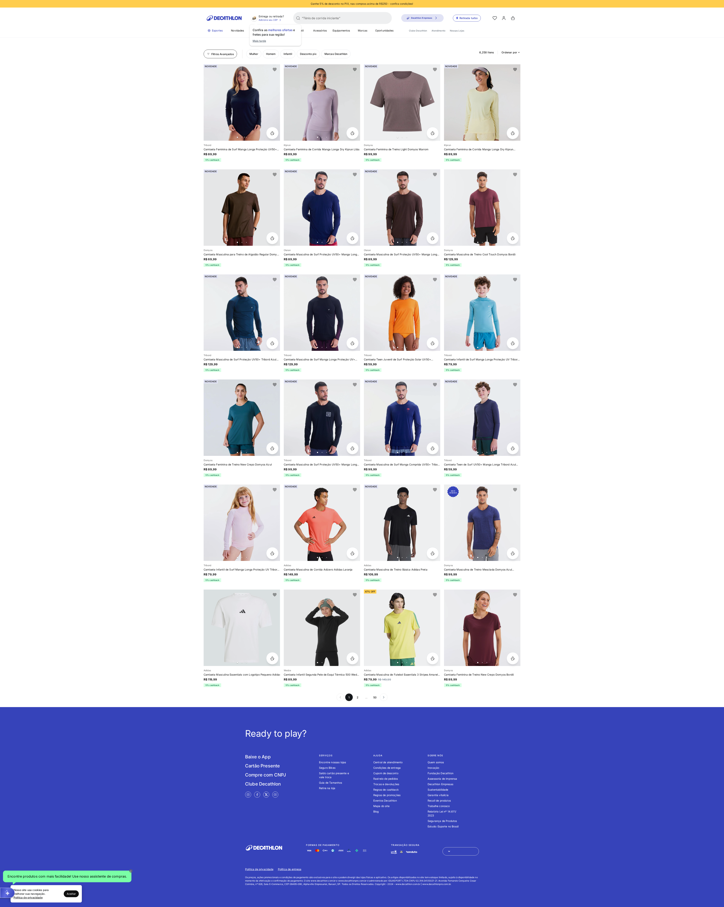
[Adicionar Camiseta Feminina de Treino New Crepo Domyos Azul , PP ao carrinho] (272, 448)
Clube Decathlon (418, 30)
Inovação (433, 767)
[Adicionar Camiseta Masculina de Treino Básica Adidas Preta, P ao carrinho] (432, 553)
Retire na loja (327, 788)
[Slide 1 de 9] (242, 417)
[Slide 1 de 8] (242, 102)
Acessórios (320, 30)
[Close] (131, 871)
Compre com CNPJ (265, 775)
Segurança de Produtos (442, 821)
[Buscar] (298, 18)
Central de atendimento (388, 762)
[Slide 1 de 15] (322, 628)
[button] (67, 876)
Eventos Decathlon (385, 800)
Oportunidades (384, 30)
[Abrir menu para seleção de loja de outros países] (461, 851)
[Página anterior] (340, 697)
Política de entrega (289, 869)
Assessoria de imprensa (442, 778)
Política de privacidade (259, 869)
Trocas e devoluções (386, 784)
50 (375, 697)
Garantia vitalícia (438, 795)
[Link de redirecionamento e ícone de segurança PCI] (401, 852)
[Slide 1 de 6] (322, 207)
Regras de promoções (386, 795)
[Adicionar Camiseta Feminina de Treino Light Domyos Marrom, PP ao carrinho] (432, 133)
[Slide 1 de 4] (402, 102)
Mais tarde (259, 40)
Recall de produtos (439, 800)
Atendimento (438, 30)
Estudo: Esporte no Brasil (443, 826)
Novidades (237, 30)
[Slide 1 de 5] (242, 207)
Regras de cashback (386, 789)
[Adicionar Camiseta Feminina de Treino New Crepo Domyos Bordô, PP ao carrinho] (513, 658)
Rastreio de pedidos (385, 778)
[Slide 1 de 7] (322, 102)
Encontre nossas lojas (332, 762)
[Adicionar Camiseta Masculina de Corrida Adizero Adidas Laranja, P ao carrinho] (352, 553)
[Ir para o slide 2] (242, 137)
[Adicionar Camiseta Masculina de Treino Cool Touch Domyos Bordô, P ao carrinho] (513, 238)
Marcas (362, 30)
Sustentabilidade (438, 789)
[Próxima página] (383, 697)
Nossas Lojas (457, 30)
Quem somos (436, 762)
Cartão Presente (262, 766)
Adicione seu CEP (268, 19)
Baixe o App (258, 757)
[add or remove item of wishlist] (274, 69)
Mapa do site (381, 806)
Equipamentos (341, 30)
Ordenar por (509, 52)
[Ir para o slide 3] (246, 137)
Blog (376, 811)
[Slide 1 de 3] (402, 523)
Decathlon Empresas (440, 784)
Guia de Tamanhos (330, 782)
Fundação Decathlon (440, 773)
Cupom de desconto (385, 773)
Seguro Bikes (327, 767)
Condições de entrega (387, 767)
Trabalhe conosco (439, 806)
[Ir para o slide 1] (237, 137)
